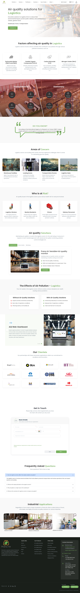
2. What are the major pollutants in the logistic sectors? (18, 484)
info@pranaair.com (70, 547)
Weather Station (38, 551)
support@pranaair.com (71, 550)
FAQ (22, 551)
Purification (27, 2)
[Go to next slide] (73, 330)
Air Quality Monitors (38, 543)
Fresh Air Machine (38, 553)
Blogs (22, 549)
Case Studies (43, 2)
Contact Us (13, 28)
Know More (45, 270)
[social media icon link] (8, 586)
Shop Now (50, 545)
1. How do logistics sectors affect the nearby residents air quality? (21, 475)
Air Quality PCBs (37, 549)
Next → (61, 451)
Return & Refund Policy (53, 551)
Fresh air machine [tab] (21, 245)
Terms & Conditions (52, 555)
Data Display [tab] (28, 245)
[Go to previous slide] (7, 330)
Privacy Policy (50, 553)
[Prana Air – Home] (4, 2)
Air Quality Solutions (52, 547)
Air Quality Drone (38, 547)
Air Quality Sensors (38, 545)
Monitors (14, 2)
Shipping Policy (51, 558)
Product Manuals (51, 549)
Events (22, 553)
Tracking (65, 586)
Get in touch (63, 2)
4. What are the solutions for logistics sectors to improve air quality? (21, 491)
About (51, 2)
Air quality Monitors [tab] (13, 245)
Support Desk (67, 553)
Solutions (35, 2)
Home (22, 543)
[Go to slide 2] (39, 343)
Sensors (20, 2)
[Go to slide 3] (41, 343)
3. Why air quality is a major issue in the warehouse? (17, 488)
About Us (23, 545)
